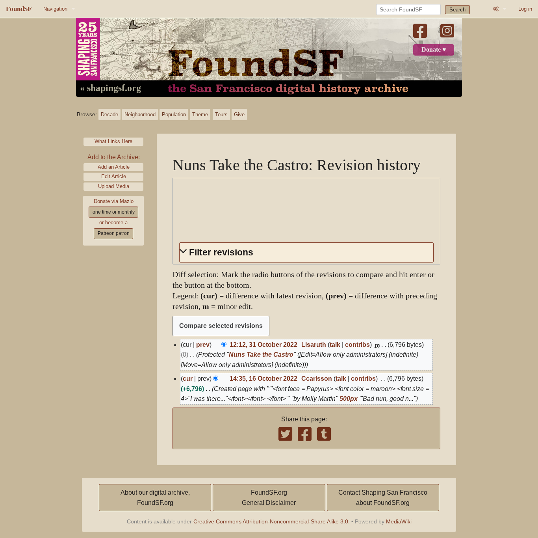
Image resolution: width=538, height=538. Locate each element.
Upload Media (113, 186)
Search (457, 10)
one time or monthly (114, 212)
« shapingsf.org (110, 88)
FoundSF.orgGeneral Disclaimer (269, 497)
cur (188, 378)
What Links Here (113, 141)
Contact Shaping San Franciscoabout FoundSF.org (382, 497)
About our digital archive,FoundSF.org (155, 497)
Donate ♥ (433, 49)
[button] (306, 252)
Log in (525, 9)
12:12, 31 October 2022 (263, 344)
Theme (200, 114)
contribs (357, 344)
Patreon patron (114, 233)
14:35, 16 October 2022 (263, 378)
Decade (109, 114)
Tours (221, 114)
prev (203, 344)
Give (239, 114)
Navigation (55, 9)
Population (174, 114)
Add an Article (114, 167)
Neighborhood (140, 114)
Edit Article (113, 176)
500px (348, 398)
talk (335, 344)
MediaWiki (399, 521)
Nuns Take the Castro (261, 354)
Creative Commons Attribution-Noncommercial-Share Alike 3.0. (271, 521)
